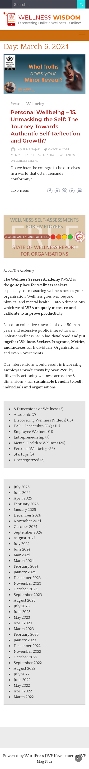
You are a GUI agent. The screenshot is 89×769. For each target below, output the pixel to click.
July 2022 (21, 674)
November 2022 (27, 651)
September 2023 (28, 595)
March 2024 (24, 561)
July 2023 (22, 606)
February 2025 (26, 504)
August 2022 (24, 668)
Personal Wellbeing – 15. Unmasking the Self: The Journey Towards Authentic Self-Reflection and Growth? (45, 126)
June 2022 (22, 680)
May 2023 (22, 617)
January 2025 (25, 510)
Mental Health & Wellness (36, 443)
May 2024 (22, 555)
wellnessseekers (24, 160)
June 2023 (22, 612)
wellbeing (46, 155)
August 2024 (24, 538)
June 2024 (22, 549)
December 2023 (27, 578)
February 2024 (26, 566)
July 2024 (21, 544)
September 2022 (28, 663)
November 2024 (27, 521)
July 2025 (22, 487)
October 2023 (25, 589)
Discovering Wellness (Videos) (40, 420)
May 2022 (22, 685)
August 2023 (25, 600)
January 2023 (25, 640)
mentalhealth (22, 155)
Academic (22, 415)
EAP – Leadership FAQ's (34, 426)
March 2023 (24, 629)
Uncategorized (26, 460)
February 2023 (26, 634)
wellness (67, 155)
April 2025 (23, 498)
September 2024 (28, 532)
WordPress (34, 756)
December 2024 (27, 515)
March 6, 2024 (58, 149)
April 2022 (23, 691)
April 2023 (23, 623)
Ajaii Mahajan (29, 149)
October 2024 (25, 527)
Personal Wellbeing (27, 104)
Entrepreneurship (29, 437)
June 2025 (22, 493)
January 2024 (25, 572)
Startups (21, 454)
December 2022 (27, 646)
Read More (20, 191)
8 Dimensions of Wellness (36, 409)
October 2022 (25, 657)
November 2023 (27, 583)
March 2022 (24, 697)
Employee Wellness (30, 432)
